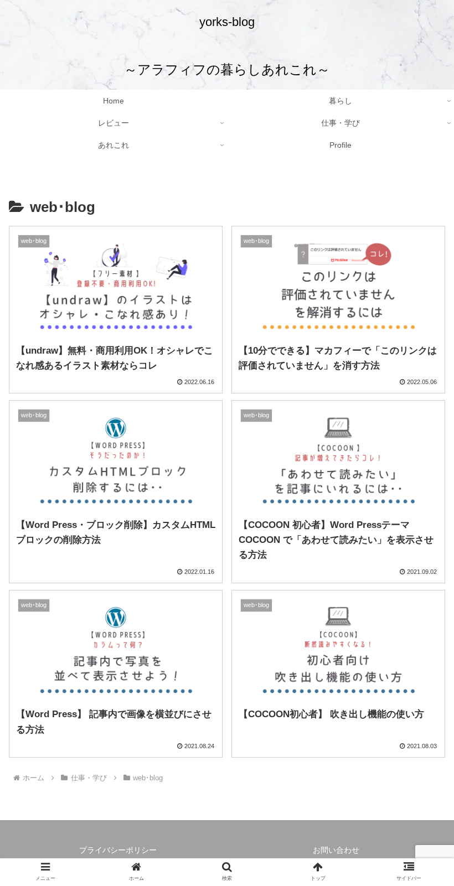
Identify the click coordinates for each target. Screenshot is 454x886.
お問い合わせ (336, 850)
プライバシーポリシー (118, 850)
